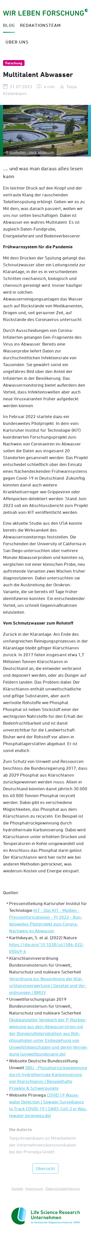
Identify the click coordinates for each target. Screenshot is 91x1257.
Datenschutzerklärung (63, 1188)
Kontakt (17, 1188)
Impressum (34, 1188)
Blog (9, 25)
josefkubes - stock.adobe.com (31, 152)
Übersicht (45, 1168)
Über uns (17, 42)
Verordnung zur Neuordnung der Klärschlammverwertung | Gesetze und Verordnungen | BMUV (47, 985)
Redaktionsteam (40, 25)
